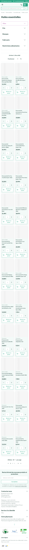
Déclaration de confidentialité (16, 540)
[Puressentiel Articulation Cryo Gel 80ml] (7, 200)
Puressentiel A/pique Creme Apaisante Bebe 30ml (7, 375)
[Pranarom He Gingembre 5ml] (21, 331)
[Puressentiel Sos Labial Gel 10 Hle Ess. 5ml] (7, 297)
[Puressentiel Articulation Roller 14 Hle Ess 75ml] (21, 397)
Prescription (15, 520)
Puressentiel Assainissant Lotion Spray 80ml (21, 308)
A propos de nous (5, 519)
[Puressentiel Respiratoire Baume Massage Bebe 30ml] (7, 69)
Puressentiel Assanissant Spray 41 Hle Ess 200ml (7, 145)
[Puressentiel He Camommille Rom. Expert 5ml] (21, 136)
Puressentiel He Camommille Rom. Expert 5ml (20, 145)
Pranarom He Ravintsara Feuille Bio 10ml (7, 341)
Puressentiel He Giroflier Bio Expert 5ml (20, 80)
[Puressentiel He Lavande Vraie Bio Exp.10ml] (7, 103)
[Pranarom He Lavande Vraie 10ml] (7, 429)
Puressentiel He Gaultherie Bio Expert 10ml (21, 440)
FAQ (2, 512)
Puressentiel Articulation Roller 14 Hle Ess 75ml (21, 407)
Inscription (14, 481)
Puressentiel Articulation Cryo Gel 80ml (7, 209)
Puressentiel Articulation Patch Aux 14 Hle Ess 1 (21, 112)
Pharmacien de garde (6, 520)
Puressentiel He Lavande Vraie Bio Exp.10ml (6, 113)
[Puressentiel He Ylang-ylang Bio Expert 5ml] (21, 265)
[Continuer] (20, 463)
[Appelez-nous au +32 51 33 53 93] (21, 5)
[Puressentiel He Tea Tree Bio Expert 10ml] (7, 168)
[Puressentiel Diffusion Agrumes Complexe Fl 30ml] (21, 200)
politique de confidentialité (21, 486)
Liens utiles (13, 519)
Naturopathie (9, 12)
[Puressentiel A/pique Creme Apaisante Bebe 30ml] (7, 364)
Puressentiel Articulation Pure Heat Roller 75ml (21, 177)
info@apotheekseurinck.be (12, 501)
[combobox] (12, 8)
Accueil (2, 12)
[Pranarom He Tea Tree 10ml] (7, 397)
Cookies (25, 540)
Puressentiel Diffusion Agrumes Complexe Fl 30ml (21, 209)
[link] (8, 463)
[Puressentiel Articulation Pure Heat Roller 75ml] (21, 168)
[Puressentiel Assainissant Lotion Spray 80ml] (21, 297)
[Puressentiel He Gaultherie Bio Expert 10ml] (21, 429)
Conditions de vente (5, 540)
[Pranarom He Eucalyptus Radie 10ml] (21, 364)
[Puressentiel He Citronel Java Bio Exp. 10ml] (7, 232)
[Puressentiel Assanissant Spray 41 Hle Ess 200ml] (7, 136)
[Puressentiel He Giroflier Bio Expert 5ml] (21, 69)
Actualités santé (20, 519)
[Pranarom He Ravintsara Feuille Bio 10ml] (7, 331)
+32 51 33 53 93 (11, 500)
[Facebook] (14, 525)
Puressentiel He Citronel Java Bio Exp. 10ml (7, 243)
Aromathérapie (16, 12)
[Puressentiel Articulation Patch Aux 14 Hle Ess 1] (21, 103)
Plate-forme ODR (5, 542)
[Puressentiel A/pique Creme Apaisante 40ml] (7, 265)
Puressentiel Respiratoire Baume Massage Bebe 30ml (7, 80)
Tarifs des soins (22, 520)
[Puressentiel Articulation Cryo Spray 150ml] (21, 232)
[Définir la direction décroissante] (21, 59)
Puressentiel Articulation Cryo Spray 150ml (20, 241)
